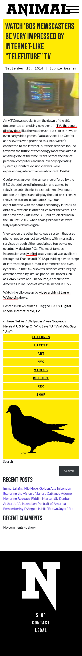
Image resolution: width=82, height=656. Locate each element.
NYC (41, 362)
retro (30, 311)
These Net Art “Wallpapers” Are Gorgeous (35, 321)
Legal (41, 630)
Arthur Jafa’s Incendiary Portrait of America (34, 503)
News (21, 306)
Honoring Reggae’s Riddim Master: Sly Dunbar (36, 498)
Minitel (31, 253)
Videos (32, 306)
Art (41, 354)
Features (41, 337)
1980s (55, 306)
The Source (40, 279)
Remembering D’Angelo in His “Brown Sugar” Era (38, 508)
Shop (41, 395)
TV (37, 311)
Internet (19, 311)
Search (8, 461)
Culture (41, 378)
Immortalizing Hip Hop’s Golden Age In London (37, 488)
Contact (41, 623)
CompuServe (16, 279)
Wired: (65, 171)
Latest (41, 345)
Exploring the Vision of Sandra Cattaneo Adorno (37, 493)
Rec (41, 387)
